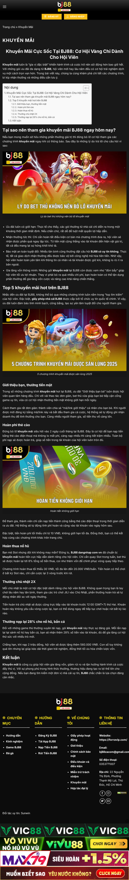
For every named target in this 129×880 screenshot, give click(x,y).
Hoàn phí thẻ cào (26, 107)
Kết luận (16, 120)
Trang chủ (9, 27)
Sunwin (25, 813)
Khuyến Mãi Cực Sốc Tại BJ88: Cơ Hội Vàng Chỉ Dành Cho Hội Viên (47, 92)
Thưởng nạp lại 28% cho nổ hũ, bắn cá (35, 117)
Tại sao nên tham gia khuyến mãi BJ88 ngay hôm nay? (41, 96)
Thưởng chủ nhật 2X (27, 114)
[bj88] (64, 6)
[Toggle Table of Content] (84, 88)
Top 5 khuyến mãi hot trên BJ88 (29, 100)
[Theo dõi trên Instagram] (108, 793)
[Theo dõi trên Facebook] (102, 793)
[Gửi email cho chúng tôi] (108, 801)
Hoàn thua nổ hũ (25, 110)
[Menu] (5, 7)
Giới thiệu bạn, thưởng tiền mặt (31, 104)
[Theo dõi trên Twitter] (102, 801)
